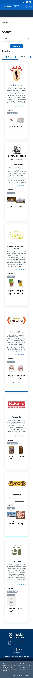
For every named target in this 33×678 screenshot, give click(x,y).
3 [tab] (18, 131)
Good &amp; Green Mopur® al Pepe (11, 292)
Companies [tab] (12, 57)
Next (27, 122)
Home (3, 23)
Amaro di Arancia (20, 609)
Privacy (9, 675)
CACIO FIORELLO (11, 207)
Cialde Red (11, 127)
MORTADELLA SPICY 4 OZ (12, 376)
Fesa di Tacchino (11, 522)
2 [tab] (16, 131)
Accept (28, 675)
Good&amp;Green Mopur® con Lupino (21, 291)
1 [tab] (13, 131)
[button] (24, 7)
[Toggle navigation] (2, 7)
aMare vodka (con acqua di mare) (11, 609)
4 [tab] (21, 131)
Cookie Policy (18, 675)
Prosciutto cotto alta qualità (21, 523)
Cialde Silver (20, 127)
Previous (5, 122)
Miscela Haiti (20, 457)
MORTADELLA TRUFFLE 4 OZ (21, 377)
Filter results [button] (16, 46)
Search (5, 38)
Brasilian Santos (11, 457)
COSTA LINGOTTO (21, 207)
